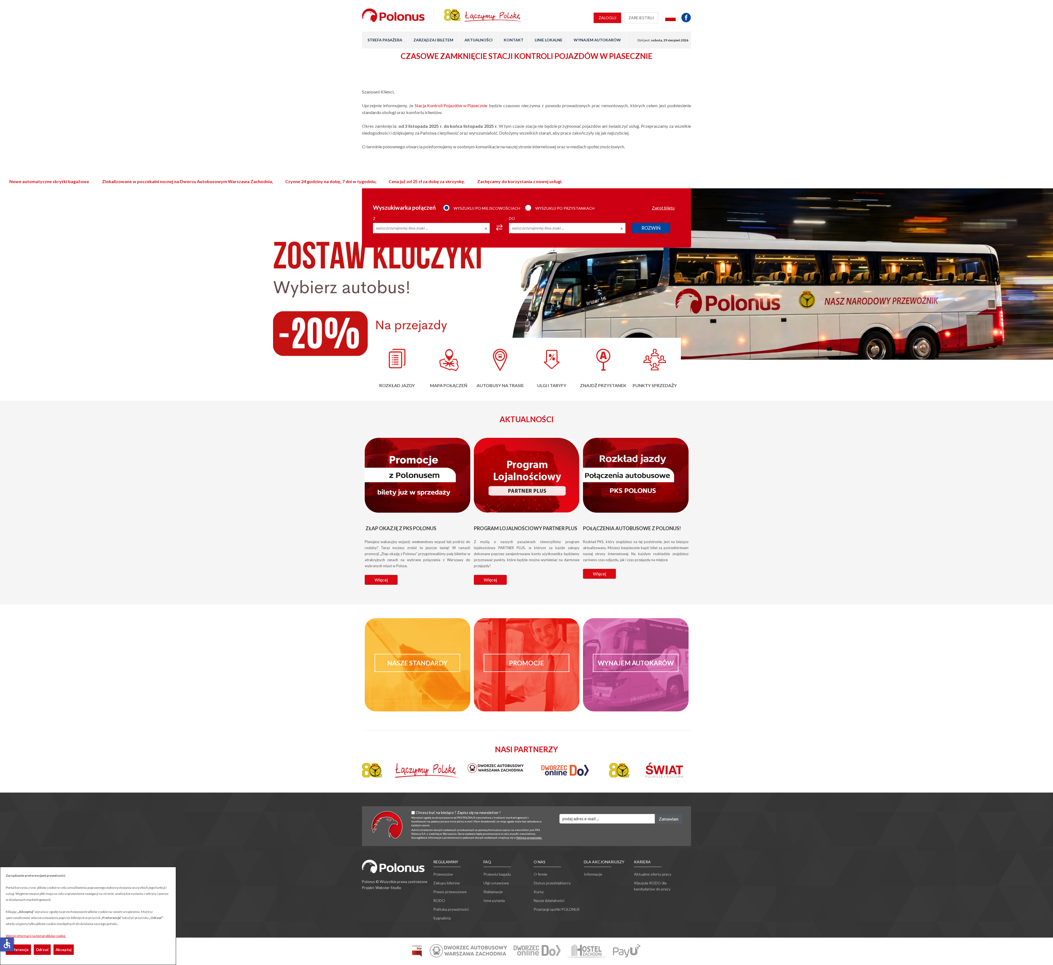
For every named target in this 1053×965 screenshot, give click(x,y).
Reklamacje (493, 891)
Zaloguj (607, 17)
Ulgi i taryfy (551, 385)
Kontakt (513, 40)
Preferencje (18, 949)
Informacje (593, 874)
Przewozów (443, 874)
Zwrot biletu (663, 207)
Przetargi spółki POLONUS (557, 909)
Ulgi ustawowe (496, 883)
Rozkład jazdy (397, 385)
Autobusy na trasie (500, 385)
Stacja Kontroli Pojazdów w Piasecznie (451, 105)
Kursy (539, 891)
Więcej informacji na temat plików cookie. (36, 936)
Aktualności (478, 40)
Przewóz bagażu (497, 874)
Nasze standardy (417, 663)
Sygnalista (442, 918)
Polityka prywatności (451, 909)
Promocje (526, 663)
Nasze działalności (549, 900)
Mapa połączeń (448, 385)
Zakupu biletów (446, 883)
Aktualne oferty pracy (652, 874)
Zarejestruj (641, 17)
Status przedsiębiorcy (552, 883)
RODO (439, 900)
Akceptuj (64, 949)
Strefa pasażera (384, 40)
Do (512, 218)
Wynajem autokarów (597, 40)
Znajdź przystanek (603, 385)
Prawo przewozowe (450, 891)
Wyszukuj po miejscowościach (487, 208)
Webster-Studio (388, 887)
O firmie (540, 874)
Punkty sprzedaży (655, 385)
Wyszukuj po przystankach (565, 208)
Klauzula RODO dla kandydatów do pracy (652, 886)
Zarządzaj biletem (433, 40)
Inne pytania (494, 900)
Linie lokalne (548, 40)
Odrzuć (42, 949)
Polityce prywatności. (529, 837)
